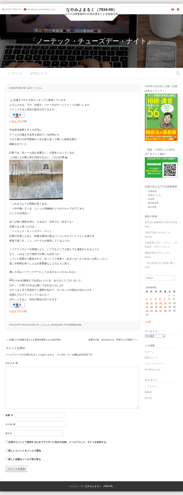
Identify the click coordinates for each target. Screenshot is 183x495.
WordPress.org (152, 369)
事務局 (148, 392)
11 (151, 303)
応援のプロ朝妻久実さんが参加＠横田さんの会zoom (33, 339)
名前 (9, 415)
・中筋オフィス (153, 195)
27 (160, 311)
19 (156, 307)
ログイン (149, 351)
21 (165, 307)
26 (156, 311)
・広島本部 (151, 191)
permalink (75, 325)
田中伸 (148, 398)
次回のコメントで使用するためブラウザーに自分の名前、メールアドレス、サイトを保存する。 (58, 442)
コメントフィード (154, 363)
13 (160, 303)
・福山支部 (151, 207)
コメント (11, 363)
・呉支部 (150, 199)
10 (147, 303)
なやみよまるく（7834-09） (91, 9)
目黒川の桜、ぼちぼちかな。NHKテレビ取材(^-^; (113, 339)
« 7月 (148, 321)
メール (10, 424)
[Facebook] (178, 9)
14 (165, 303)
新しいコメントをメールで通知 (24, 450)
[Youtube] (172, 9)
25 (151, 311)
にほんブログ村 (18, 121)
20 (160, 307)
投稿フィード (152, 357)
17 (147, 307)
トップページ (14, 73)
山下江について (39, 73)
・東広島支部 (152, 203)
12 (156, 303)
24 (147, 311)
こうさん (37, 88)
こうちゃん (44, 325)
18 (151, 307)
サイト (8, 433)
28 (165, 311)
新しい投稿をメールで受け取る (24, 459)
